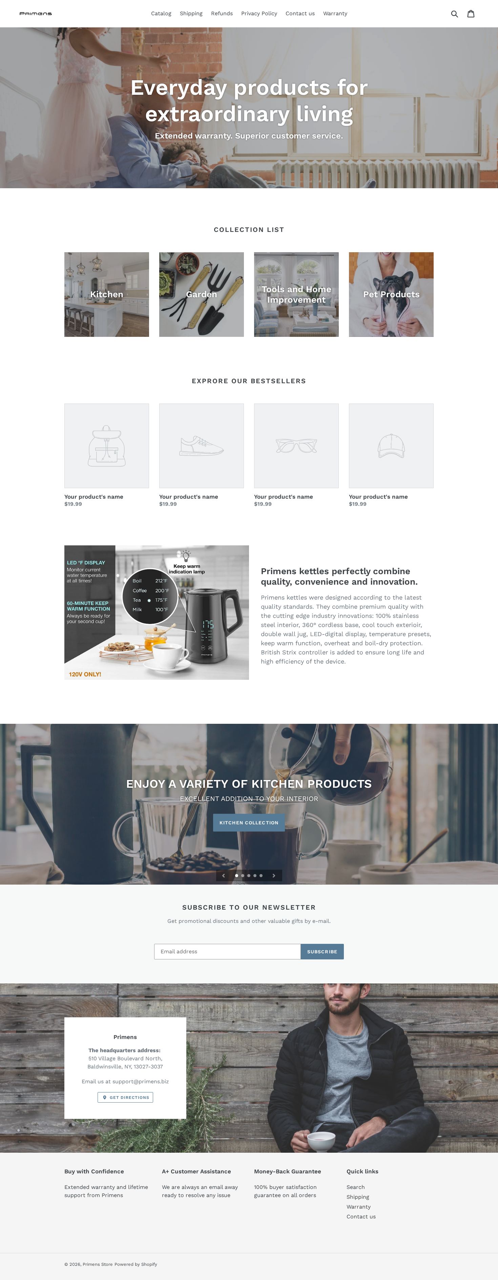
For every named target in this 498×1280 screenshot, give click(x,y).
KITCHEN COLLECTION (249, 822)
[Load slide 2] (243, 876)
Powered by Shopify (136, 1264)
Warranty (359, 1206)
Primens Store (98, 1264)
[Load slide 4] (255, 876)
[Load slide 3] (249, 876)
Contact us (361, 1216)
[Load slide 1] (237, 876)
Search (356, 1187)
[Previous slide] (223, 875)
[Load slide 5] (262, 876)
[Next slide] (274, 875)
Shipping (358, 1197)
